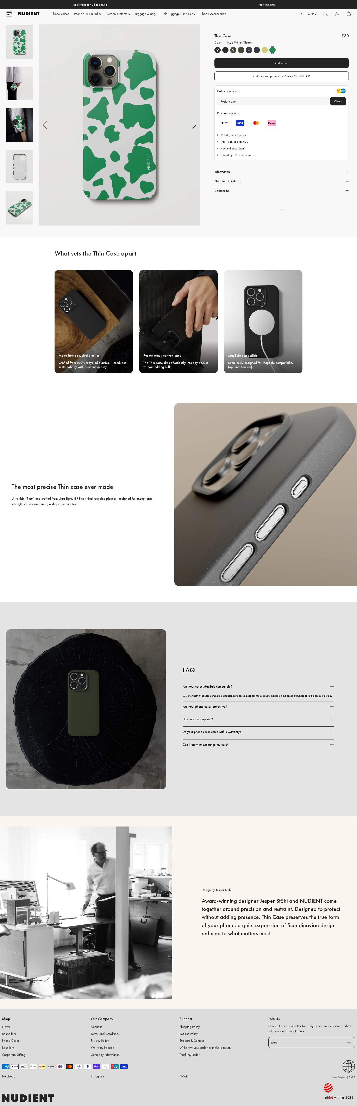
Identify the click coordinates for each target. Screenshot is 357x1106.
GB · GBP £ (309, 14)
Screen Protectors (118, 14)
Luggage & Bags (146, 14)
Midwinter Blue (249, 50)
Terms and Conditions (105, 1034)
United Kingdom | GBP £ (343, 1077)
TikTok (184, 1076)
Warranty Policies (102, 1047)
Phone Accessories (213, 14)
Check (338, 101)
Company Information (105, 1054)
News (6, 1027)
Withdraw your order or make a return (205, 1047)
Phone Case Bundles (88, 14)
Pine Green (233, 50)
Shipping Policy (190, 1027)
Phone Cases (60, 14)
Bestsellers (9, 1034)
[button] (9, 13)
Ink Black (217, 50)
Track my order (190, 1054)
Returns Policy (189, 1034)
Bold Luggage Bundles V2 (179, 14)
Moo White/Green (272, 50)
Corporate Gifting (13, 1054)
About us (96, 1027)
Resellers (8, 1047)
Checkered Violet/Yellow (265, 50)
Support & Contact (192, 1040)
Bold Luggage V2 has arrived (90, 4)
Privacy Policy (100, 1040)
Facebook (8, 1076)
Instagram (97, 1076)
